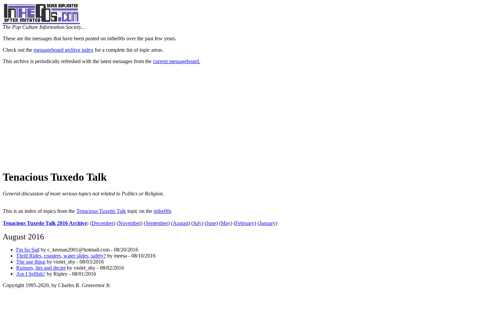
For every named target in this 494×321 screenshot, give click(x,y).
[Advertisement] (247, 117)
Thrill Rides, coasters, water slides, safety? (61, 256)
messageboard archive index (63, 50)
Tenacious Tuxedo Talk (101, 211)
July (197, 223)
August (180, 223)
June (211, 223)
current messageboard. (176, 61)
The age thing (30, 262)
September (157, 223)
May (226, 223)
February (244, 223)
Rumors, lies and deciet (41, 268)
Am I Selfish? (30, 274)
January (267, 223)
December (103, 223)
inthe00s (162, 211)
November (129, 223)
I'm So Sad (27, 250)
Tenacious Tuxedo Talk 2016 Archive (45, 223)
